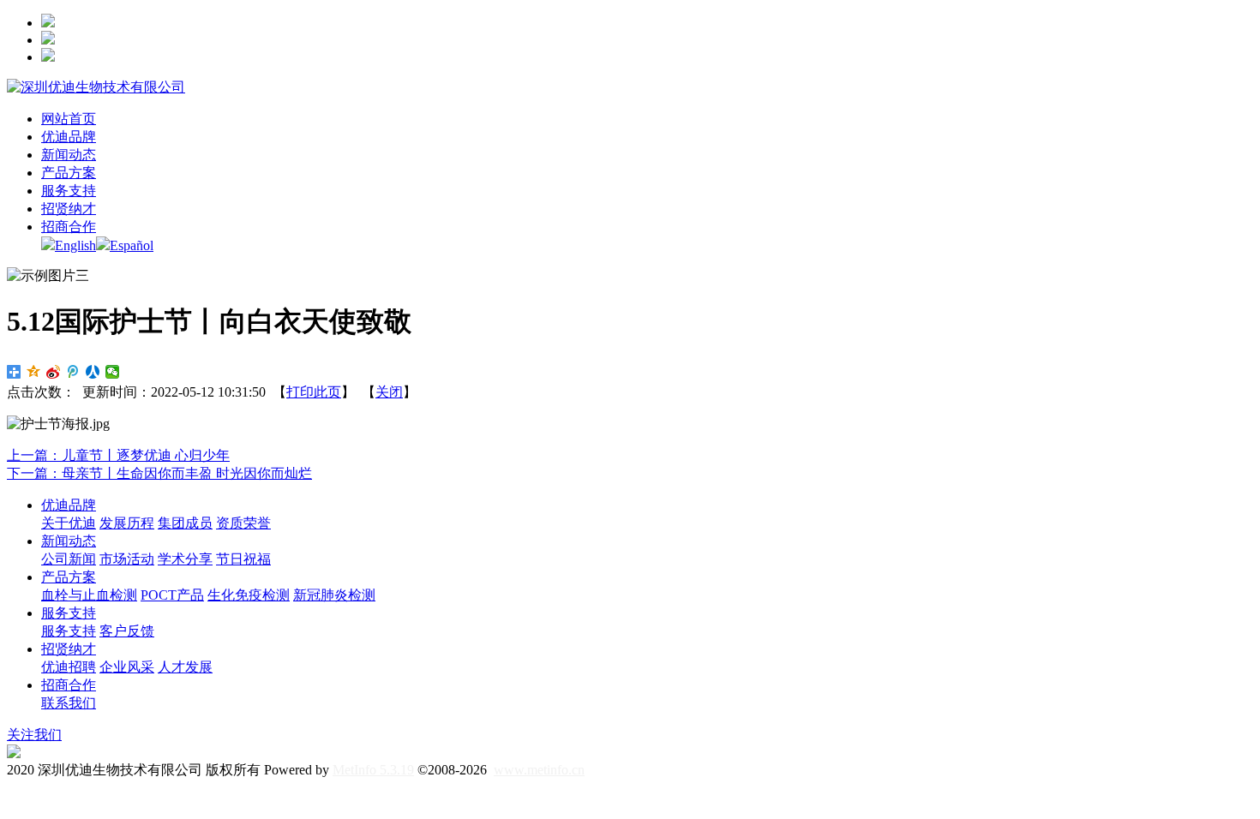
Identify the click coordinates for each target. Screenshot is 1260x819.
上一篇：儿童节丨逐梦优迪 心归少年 (118, 455)
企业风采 (126, 667)
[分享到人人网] (93, 372)
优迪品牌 (68, 505)
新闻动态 (68, 541)
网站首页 (68, 118)
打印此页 (313, 392)
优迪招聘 (68, 667)
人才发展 (185, 667)
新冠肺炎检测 (334, 595)
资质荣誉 (243, 523)
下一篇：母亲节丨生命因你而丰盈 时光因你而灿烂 (159, 473)
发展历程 (126, 523)
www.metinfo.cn (539, 769)
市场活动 (126, 559)
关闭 (389, 392)
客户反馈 (126, 631)
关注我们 (34, 734)
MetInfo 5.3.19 (373, 769)
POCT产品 (172, 595)
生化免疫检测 (248, 595)
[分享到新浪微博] (53, 372)
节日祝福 (243, 559)
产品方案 (68, 577)
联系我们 (68, 703)
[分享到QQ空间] (34, 372)
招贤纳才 (68, 649)
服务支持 (68, 613)
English (75, 245)
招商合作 (68, 685)
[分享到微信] (112, 372)
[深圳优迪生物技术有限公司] (96, 87)
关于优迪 (68, 523)
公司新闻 (68, 559)
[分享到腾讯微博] (73, 372)
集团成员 (185, 523)
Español (131, 245)
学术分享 (185, 559)
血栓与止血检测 (89, 595)
